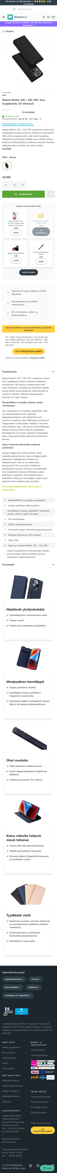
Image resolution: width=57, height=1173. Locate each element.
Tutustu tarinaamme (41, 1096)
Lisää (16, 232)
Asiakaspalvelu (13, 979)
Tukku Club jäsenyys (41, 1123)
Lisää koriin (25, 194)
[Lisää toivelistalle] (51, 194)
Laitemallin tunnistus (17, 995)
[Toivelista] (48, 17)
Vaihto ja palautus (11, 1047)
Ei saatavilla (41, 231)
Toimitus (32, 987)
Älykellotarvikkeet (11, 1096)
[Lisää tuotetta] (22, 185)
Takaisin (9, 31)
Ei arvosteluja (28, 112)
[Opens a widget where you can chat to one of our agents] (47, 1168)
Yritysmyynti (8, 1068)
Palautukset (11, 987)
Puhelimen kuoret (10, 1080)
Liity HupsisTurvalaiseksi (28, 351)
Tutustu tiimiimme (39, 1102)
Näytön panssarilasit (12, 1085)
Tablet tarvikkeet (10, 1091)
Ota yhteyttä (8, 1052)
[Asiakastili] (44, 17)
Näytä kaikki (28, 272)
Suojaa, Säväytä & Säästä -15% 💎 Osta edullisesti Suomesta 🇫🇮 (28, 23)
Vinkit (5, 1063)
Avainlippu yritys (39, 1107)
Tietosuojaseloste (39, 1055)
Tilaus (34, 979)
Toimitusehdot (9, 1058)
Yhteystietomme (39, 1112)
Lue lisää (6, 148)
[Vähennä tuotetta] (6, 185)
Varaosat (6, 1101)
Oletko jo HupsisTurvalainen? (25, 358)
